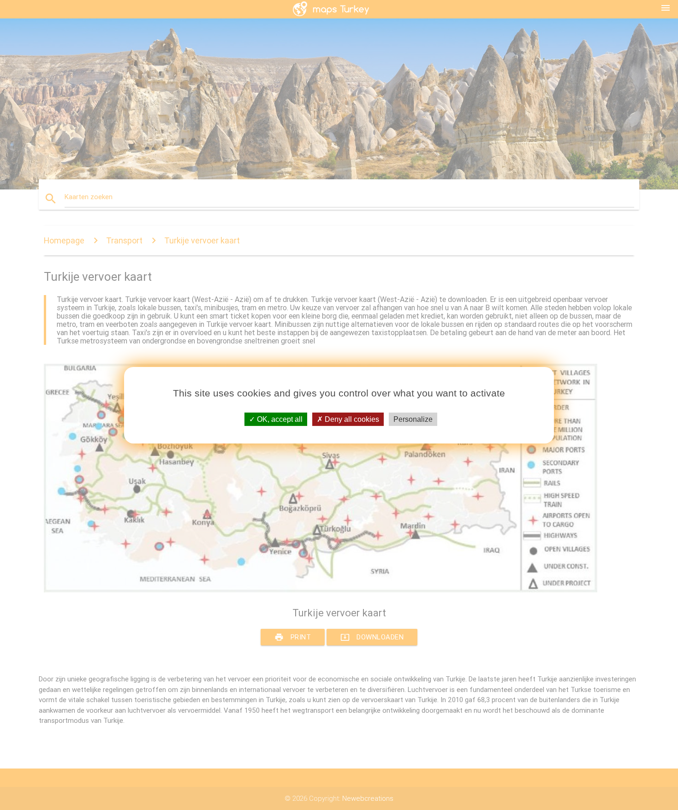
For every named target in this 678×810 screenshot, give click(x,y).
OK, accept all (279, 419)
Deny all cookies (351, 419)
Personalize (413, 419)
